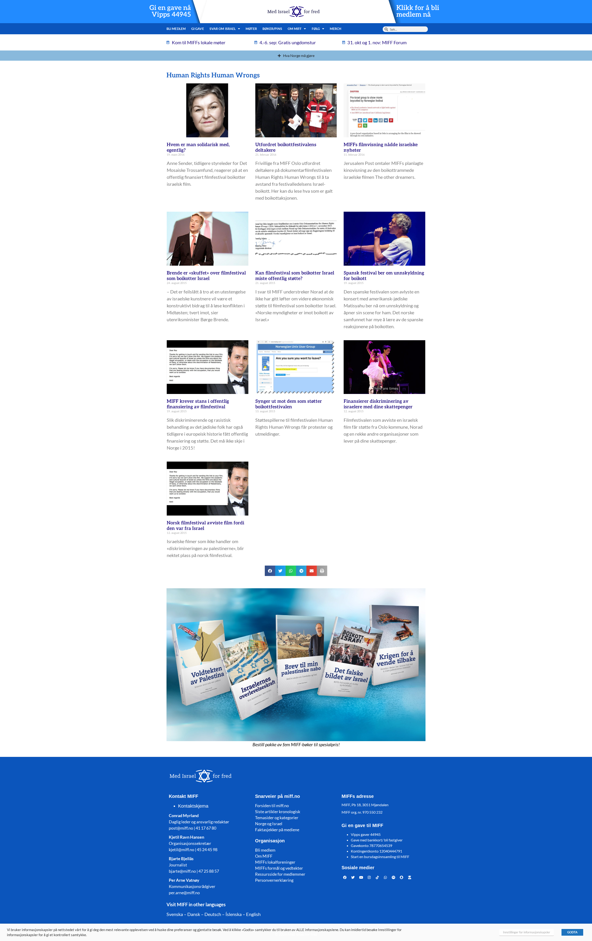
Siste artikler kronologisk (277, 811)
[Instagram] (369, 877)
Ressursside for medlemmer (280, 874)
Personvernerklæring (274, 880)
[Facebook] (345, 877)
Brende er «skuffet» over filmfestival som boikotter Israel (206, 275)
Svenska (174, 914)
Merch (336, 29)
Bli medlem (176, 29)
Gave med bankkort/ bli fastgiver (377, 840)
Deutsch (212, 914)
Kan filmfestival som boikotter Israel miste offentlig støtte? (294, 275)
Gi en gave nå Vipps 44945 (170, 11)
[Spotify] (393, 877)
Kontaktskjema (193, 806)
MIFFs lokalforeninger (275, 862)
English (253, 914)
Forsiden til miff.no (272, 805)
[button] (270, 571)
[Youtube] (361, 877)
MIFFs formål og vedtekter (279, 868)
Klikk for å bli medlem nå (417, 11)
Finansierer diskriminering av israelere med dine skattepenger (378, 404)
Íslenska (233, 914)
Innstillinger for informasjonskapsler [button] (526, 932)
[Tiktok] (377, 877)
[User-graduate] (409, 877)
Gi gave (197, 29)
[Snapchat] (401, 877)
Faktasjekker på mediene (277, 829)
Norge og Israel (268, 823)
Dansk (193, 914)
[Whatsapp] (385, 877)
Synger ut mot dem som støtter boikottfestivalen (288, 404)
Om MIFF (263, 856)
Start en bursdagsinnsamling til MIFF (380, 856)
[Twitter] (353, 877)
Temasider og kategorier (276, 817)
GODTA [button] (572, 932)
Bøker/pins (272, 29)
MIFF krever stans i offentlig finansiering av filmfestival (198, 404)
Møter (251, 29)
